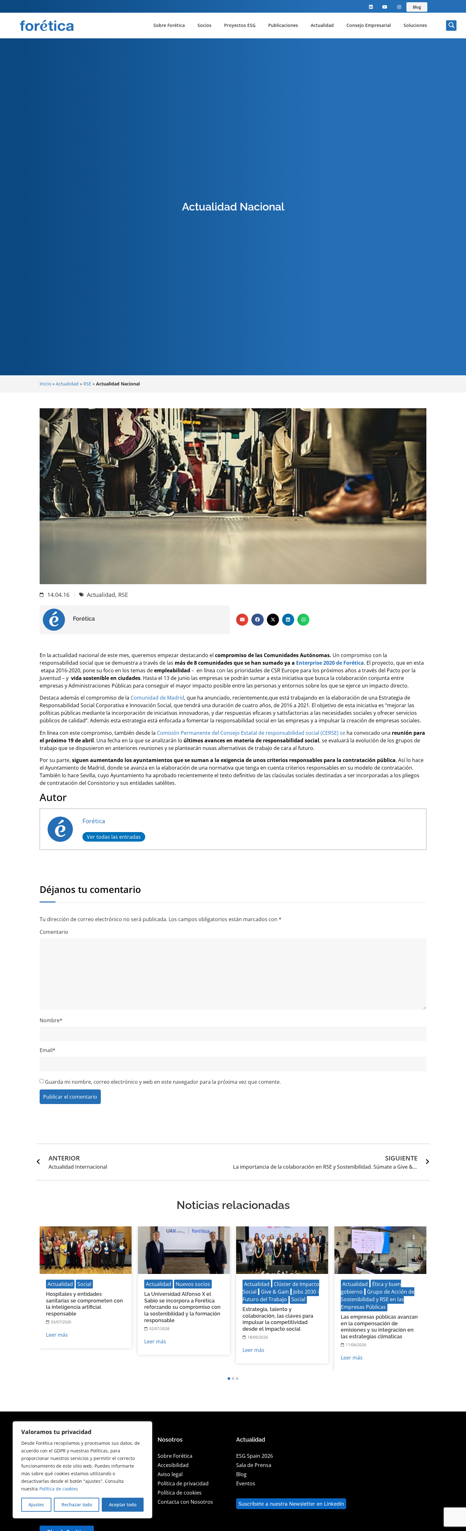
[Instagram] (399, 7)
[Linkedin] (371, 7)
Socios (204, 25)
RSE (87, 384)
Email (47, 1050)
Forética (93, 821)
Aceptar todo (122, 1505)
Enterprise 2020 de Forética (330, 662)
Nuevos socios (193, 1284)
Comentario (54, 931)
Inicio (45, 384)
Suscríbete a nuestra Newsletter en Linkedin (291, 1504)
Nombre (51, 1020)
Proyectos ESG (240, 25)
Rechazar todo (76, 1505)
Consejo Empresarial (368, 25)
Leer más (57, 1334)
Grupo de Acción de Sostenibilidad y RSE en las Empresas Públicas (377, 1299)
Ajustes (36, 1505)
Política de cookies (58, 1489)
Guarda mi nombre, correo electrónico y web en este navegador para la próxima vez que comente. (163, 1081)
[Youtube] (385, 7)
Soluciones (415, 25)
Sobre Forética (169, 25)
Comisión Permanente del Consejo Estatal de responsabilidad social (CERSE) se (251, 732)
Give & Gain (275, 1291)
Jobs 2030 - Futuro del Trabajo (281, 1295)
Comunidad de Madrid (157, 697)
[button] (451, 25)
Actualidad (322, 25)
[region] (82, 1469)
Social (84, 1284)
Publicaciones (283, 25)
